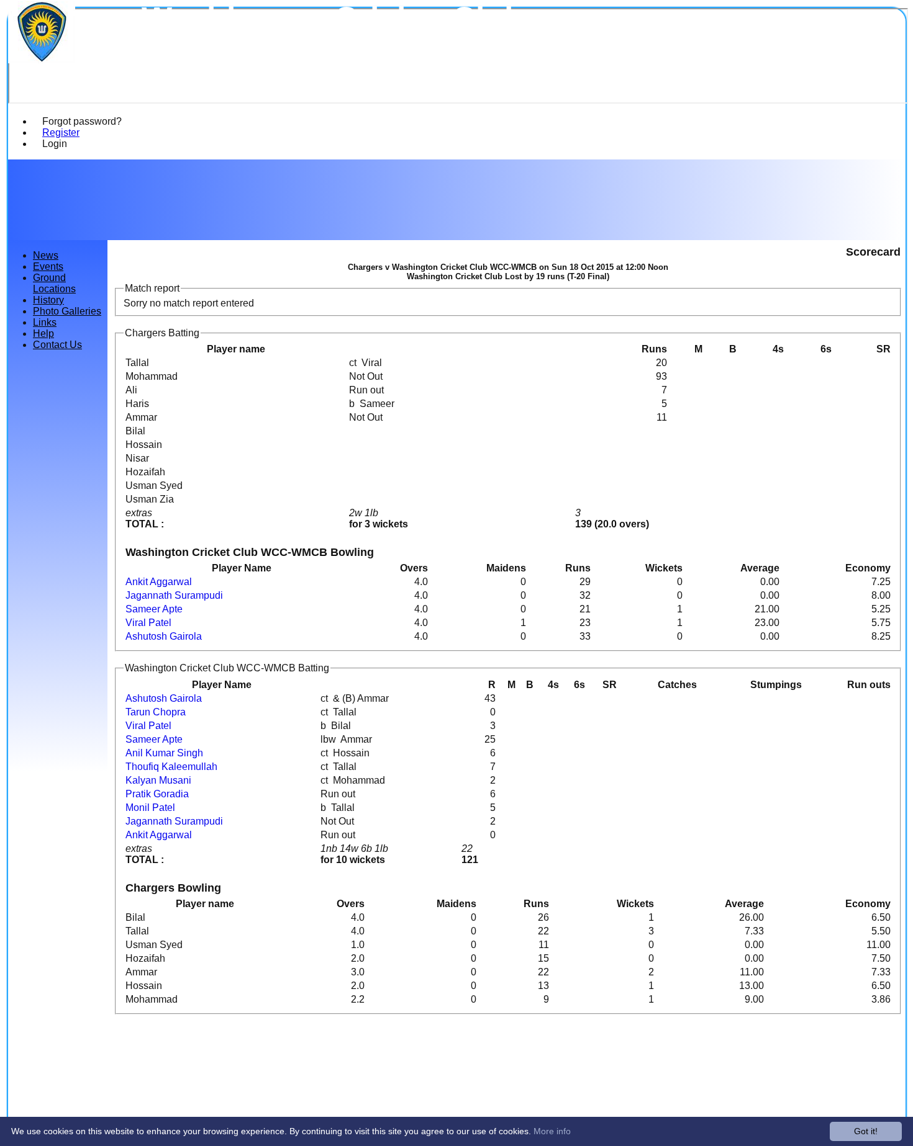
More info (552, 1131)
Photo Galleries (67, 311)
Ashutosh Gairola (163, 636)
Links (45, 322)
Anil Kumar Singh (164, 753)
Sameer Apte (154, 609)
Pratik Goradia (157, 794)
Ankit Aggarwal (158, 581)
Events (48, 266)
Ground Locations (54, 283)
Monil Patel (150, 807)
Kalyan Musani (158, 780)
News (45, 255)
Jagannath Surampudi (174, 595)
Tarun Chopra (155, 712)
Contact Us (57, 344)
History (48, 300)
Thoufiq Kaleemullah (171, 766)
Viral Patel (148, 622)
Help (43, 333)
